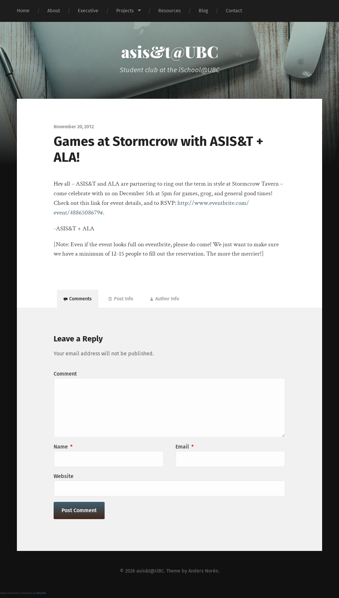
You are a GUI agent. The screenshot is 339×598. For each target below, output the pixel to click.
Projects (125, 11)
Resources (169, 11)
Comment (65, 374)
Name (63, 447)
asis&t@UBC (169, 51)
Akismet (41, 593)
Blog (203, 11)
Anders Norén (203, 571)
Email (184, 447)
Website (63, 476)
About (53, 11)
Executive (88, 11)
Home (23, 11)
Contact (234, 11)
